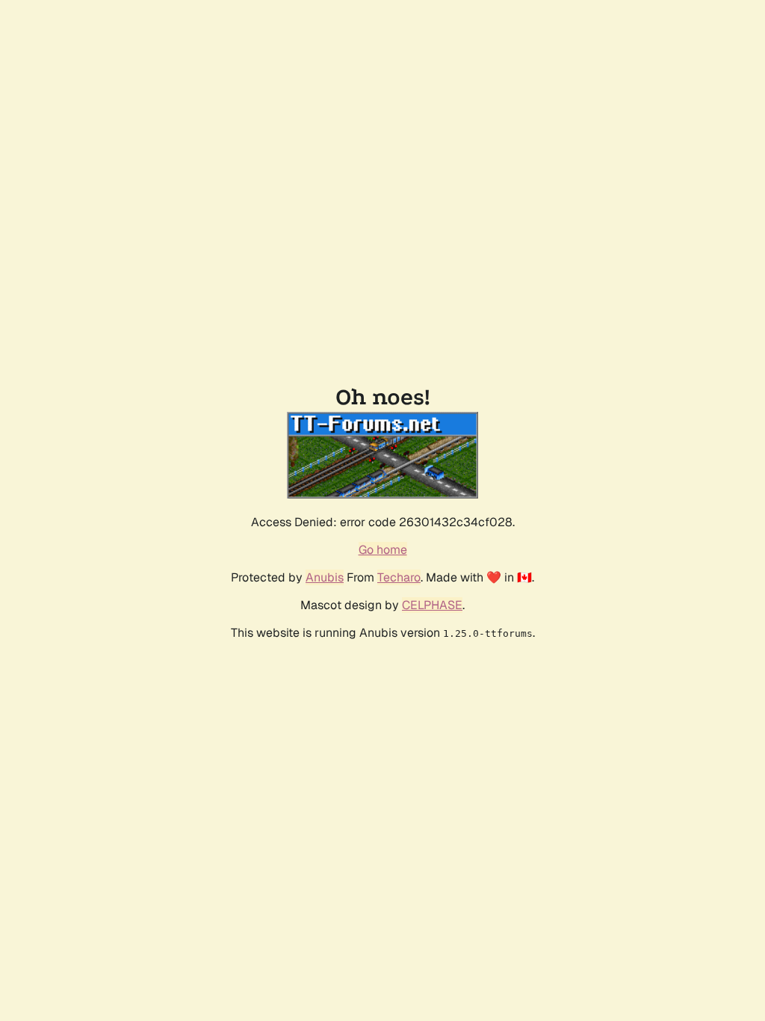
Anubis (325, 577)
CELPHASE (432, 605)
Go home (383, 550)
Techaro (399, 577)
